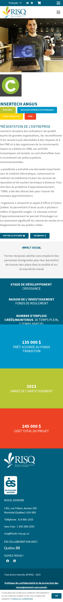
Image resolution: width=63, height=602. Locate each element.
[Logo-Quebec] (31, 548)
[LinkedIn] (32, 3)
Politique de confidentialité (22, 599)
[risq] (14, 12)
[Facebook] (27, 3)
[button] (15, 3)
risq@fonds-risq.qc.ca (16, 534)
